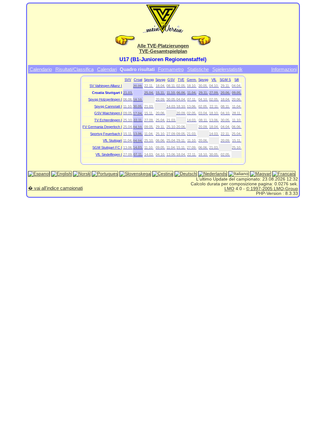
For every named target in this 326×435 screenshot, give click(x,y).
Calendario (41, 69)
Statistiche (198, 69)
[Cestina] (162, 174)
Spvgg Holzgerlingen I (105, 99)
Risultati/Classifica (74, 69)
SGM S (225, 80)
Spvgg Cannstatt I (108, 106)
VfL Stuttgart (112, 140)
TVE (181, 80)
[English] (61, 174)
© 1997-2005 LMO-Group (272, 188)
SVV (127, 80)
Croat (138, 80)
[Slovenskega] (135, 174)
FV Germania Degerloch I (102, 127)
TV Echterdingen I (108, 120)
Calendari (107, 69)
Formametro (171, 69)
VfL (213, 80)
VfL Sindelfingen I (109, 154)
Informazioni (284, 69)
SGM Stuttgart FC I (107, 147)
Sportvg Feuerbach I (106, 134)
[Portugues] (105, 174)
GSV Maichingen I (108, 113)
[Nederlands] (212, 174)
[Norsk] (81, 174)
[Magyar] (260, 174)
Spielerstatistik (227, 69)
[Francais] (283, 174)
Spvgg (149, 80)
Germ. (192, 80)
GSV (171, 80)
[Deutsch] (185, 174)
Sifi (236, 80)
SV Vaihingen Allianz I (105, 86)
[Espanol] (39, 174)
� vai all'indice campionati (55, 188)
